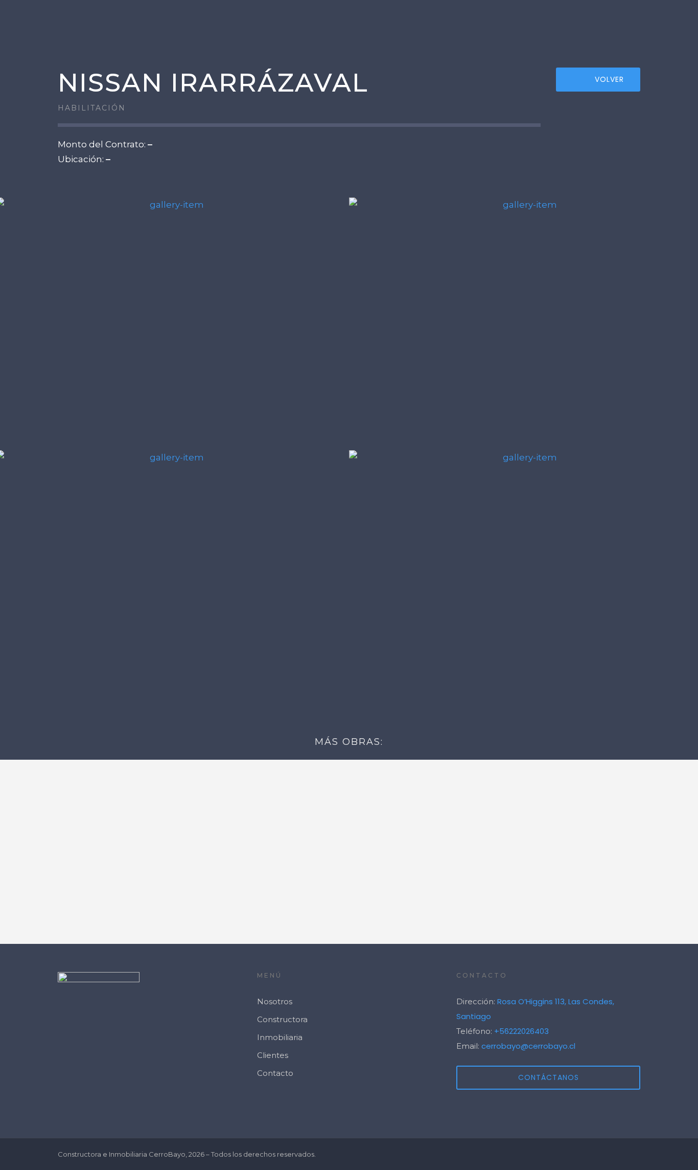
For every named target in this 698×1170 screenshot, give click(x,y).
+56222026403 (521, 1031)
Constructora (282, 1019)
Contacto (662, 23)
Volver (609, 79)
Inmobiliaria (280, 1037)
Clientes (596, 23)
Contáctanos (548, 1077)
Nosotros (531, 23)
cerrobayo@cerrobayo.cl (528, 1046)
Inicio (396, 23)
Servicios (462, 23)
